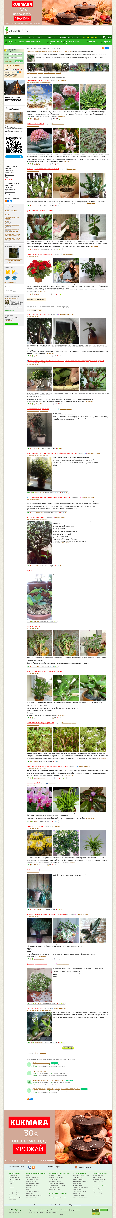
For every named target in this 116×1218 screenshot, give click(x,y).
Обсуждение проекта (12, 183)
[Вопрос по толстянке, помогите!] (48, 71)
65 (62, 356)
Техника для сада (53, 1195)
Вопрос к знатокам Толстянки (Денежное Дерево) (44, 671)
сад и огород (43, 212)
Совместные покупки (89, 37)
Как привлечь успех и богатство (38, 80)
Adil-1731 (39, 1003)
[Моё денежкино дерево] (99, 71)
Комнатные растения (58, 124)
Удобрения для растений (32, 1191)
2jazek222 (38, 565)
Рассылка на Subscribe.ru (85, 1167)
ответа (29, 1073)
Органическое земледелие (66, 314)
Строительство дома (98, 1175)
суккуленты (68, 51)
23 (60, 565)
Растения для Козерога (35, 826)
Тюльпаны (7, 214)
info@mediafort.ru (64, 1214)
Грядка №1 (7, 221)
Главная (8, 37)
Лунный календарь (13, 1194)
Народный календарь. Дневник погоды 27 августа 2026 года (12, 224)
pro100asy (38, 448)
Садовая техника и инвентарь (58, 1193)
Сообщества (29, 37)
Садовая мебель (77, 1193)
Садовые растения (31, 1181)
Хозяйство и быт (107, 42)
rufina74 (38, 249)
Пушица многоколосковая (11, 298)
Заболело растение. (40, 1071)
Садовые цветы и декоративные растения (29, 42)
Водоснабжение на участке (80, 1197)
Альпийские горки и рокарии (80, 1181)
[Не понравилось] (30, 119)
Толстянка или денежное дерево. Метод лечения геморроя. (49, 497)
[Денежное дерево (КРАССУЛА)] (31, 71)
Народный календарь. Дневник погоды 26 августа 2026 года (12, 228)
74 (64, 778)
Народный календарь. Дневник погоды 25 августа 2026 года (12, 235)
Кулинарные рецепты (98, 1195)
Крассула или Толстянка (35, 124)
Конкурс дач (9, 179)
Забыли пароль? (8, 61)
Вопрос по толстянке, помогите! (38, 409)
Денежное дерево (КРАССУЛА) (38, 314)
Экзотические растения (93, 453)
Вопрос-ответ (51, 37)
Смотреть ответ (9, 320)
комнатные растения (45, 51)
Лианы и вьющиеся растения (56, 1183)
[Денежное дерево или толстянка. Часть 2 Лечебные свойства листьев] (56, 71)
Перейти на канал (12, 157)
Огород (28, 1175)
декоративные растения (33, 51)
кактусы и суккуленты (57, 51)
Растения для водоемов (69, 723)
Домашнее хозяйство (99, 1186)
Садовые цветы (53, 1179)
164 (63, 1003)
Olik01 (37, 205)
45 (61, 959)
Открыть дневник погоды (10, 282)
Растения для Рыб (33, 783)
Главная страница (11, 166)
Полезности (12, 1188)
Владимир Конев (40, 778)
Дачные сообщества (14, 1177)
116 (66, 492)
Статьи (40, 37)
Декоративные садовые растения (59, 1173)
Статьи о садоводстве (14, 1179)
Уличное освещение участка (80, 1187)
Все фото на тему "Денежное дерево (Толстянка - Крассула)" (44, 73)
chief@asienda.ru (52, 1212)
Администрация (10, 190)
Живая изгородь (77, 1183)
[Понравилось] (32, 119)
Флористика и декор (54, 1189)
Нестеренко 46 (40, 492)
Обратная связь (33, 1210)
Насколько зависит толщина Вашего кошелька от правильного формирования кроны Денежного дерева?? (66, 361)
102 (63, 718)
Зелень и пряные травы (32, 1179)
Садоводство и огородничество (36, 1173)
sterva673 (38, 909)
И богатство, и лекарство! (36, 517)
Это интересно (61, 80)
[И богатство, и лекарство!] (65, 71)
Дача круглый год (97, 1190)
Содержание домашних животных (101, 1192)
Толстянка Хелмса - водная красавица (40, 723)
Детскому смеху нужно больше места (14, 109)
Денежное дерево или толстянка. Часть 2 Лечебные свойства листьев (52, 453)
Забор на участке (77, 1185)
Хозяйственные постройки (99, 1179)
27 (56, 666)
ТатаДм (38, 164)
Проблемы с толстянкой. (41, 1063)
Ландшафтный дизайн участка (81, 1175)
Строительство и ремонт (100, 1173)
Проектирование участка (79, 1191)
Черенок (30, 571)
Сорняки (28, 1187)
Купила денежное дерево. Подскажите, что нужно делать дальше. (56, 1089)
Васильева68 (8, 289)
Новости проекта (10, 185)
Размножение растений (32, 1185)
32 (63, 404)
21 (60, 205)
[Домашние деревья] (82, 71)
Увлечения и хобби (97, 1194)
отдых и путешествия (45, 82)
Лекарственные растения (15, 1195)
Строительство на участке (72, 42)
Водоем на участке (78, 1179)
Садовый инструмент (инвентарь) (57, 1197)
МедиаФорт (18, 1212)
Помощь (7, 194)
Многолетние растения (55, 1181)
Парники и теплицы (31, 1197)
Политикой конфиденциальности (11, 76)
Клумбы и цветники (78, 1177)
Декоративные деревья (55, 1175)
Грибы (27, 1189)
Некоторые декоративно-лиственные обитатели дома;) (46, 914)
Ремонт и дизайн (97, 1177)
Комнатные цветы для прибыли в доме (40, 254)
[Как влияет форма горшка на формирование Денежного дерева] (107, 71)
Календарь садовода (14, 1192)
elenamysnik (56, 1082)
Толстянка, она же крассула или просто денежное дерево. (47, 766)
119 (63, 1042)
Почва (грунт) (29, 1193)
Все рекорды (8, 262)
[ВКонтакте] (106, 48)
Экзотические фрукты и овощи (57, 1185)
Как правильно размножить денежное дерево (49, 1080)
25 (61, 448)
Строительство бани (98, 1181)
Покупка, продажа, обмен (15, 1197)
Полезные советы (13, 1199)
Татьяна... (38, 356)
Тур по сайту (9, 187)
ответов (29, 1064)
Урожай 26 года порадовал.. (11, 231)
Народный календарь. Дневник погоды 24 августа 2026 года (12, 239)
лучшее (39, 310)
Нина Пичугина (44, 1212)
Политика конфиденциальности (70, 1210)
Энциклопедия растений (68, 37)
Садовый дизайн (77, 1189)
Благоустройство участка (56, 42)
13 (65, 512)
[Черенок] (73, 71)
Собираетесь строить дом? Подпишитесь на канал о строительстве (13, 99)
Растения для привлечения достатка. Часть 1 (43, 169)
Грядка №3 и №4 (9, 208)
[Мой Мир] (108, 48)
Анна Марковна (40, 959)
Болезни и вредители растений (34, 1195)
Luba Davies (39, 717)
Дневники (18, 37)
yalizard (38, 666)
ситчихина (39, 1042)
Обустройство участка (80, 1173)
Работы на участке (97, 1188)
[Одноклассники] (103, 48)
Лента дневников (13, 1175)
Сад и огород (10, 42)
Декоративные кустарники (56, 1177)
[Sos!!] (90, 71)
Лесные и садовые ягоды (32, 1177)
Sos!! (28, 870)
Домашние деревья (33, 626)
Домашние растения (54, 1187)
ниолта (54, 1090)
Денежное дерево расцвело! (37, 964)
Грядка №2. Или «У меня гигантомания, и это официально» (13, 211)
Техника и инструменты (93, 42)
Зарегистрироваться (13, 65)
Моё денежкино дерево (35, 1008)
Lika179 (37, 119)
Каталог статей (10, 173)
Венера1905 (39, 404)
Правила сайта (10, 192)
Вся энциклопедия (9, 310)
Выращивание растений (32, 1183)
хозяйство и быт (44, 411)
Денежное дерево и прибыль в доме (40, 211)
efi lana (37, 621)
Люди (7, 177)
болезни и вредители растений (59, 1075)
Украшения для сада (78, 1195)
